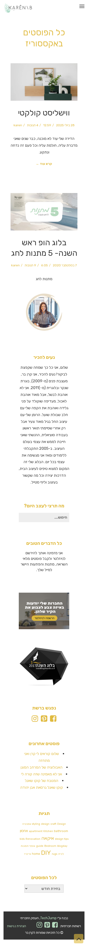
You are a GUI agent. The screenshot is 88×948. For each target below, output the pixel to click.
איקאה (47, 838)
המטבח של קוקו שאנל (41, 780)
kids (22, 838)
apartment (35, 831)
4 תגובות (32, 125)
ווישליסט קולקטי (44, 113)
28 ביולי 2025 (65, 125)
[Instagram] (35, 720)
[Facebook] (53, 720)
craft (53, 823)
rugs (54, 853)
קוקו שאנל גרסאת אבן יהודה (41, 787)
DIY (46, 852)
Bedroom (50, 846)
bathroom (61, 831)
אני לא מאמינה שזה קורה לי (41, 774)
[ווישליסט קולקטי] (44, 82)
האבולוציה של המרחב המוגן (41, 767)
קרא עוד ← (44, 164)
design (45, 823)
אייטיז (27, 853)
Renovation (33, 838)
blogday (62, 846)
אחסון (24, 831)
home (36, 853)
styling (36, 823)
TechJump (48, 918)
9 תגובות (30, 265)
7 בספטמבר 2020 (65, 265)
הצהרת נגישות (16, 926)
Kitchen (48, 831)
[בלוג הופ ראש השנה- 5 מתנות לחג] (44, 212)
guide (39, 846)
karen (18, 125)
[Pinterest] (44, 720)
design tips (62, 838)
